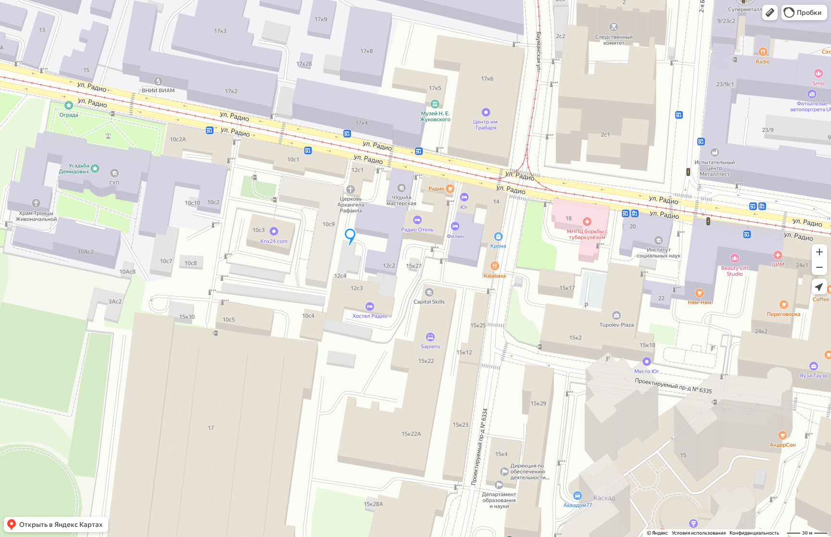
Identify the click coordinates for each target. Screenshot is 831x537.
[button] (770, 12)
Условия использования (699, 533)
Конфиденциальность (754, 533)
